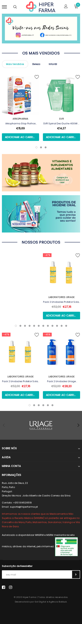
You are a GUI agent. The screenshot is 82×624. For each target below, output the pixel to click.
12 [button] (66, 326)
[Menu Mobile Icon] (4, 6)
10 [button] (57, 326)
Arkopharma (20, 118)
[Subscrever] (76, 574)
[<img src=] (66, 546)
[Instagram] (10, 587)
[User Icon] (66, 7)
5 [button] (34, 326)
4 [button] (30, 326)
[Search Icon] (15, 7)
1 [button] (16, 326)
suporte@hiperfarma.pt (24, 506)
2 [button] (20, 326)
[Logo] (40, 6)
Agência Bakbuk (58, 601)
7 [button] (43, 326)
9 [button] (52, 326)
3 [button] (25, 326)
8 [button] (48, 326)
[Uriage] (41, 425)
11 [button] (62, 326)
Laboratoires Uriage (61, 297)
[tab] (15, 64)
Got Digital (40, 601)
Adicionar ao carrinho (22, 137)
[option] (20, 112)
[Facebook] (3, 587)
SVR (61, 118)
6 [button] (39, 326)
